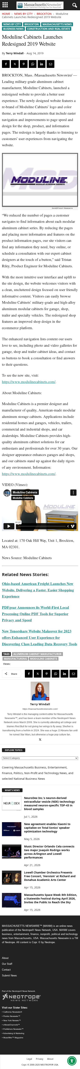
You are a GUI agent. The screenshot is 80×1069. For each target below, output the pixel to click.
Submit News (9, 975)
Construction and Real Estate (48, 29)
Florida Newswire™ (11, 1016)
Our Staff (7, 963)
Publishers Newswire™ (13, 1029)
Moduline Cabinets (43, 658)
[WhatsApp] (33, 64)
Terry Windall (14, 53)
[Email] (50, 64)
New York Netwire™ (12, 1020)
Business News (13, 29)
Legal (29, 1058)
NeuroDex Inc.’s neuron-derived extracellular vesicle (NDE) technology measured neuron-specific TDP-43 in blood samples (49, 803)
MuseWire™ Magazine (13, 1038)
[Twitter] (15, 64)
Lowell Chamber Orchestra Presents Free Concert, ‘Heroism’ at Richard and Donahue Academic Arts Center (50, 876)
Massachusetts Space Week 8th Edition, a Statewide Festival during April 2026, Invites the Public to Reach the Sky (50, 898)
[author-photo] (40, 691)
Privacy (39, 1058)
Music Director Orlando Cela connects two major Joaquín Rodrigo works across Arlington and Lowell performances (49, 852)
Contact (6, 969)
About (5, 958)
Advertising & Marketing (13, 1033)
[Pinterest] (24, 64)
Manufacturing (15, 658)
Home (6, 14)
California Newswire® (12, 1012)
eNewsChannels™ (11, 1025)
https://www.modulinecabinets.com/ (28, 381)
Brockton (44, 14)
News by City (23, 14)
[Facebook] (6, 64)
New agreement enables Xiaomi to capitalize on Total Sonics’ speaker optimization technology (47, 827)
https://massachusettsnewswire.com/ (40, 709)
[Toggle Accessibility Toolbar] (72, 1061)
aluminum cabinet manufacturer (37, 654)
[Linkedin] (41, 64)
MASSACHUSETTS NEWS (57, 24)
